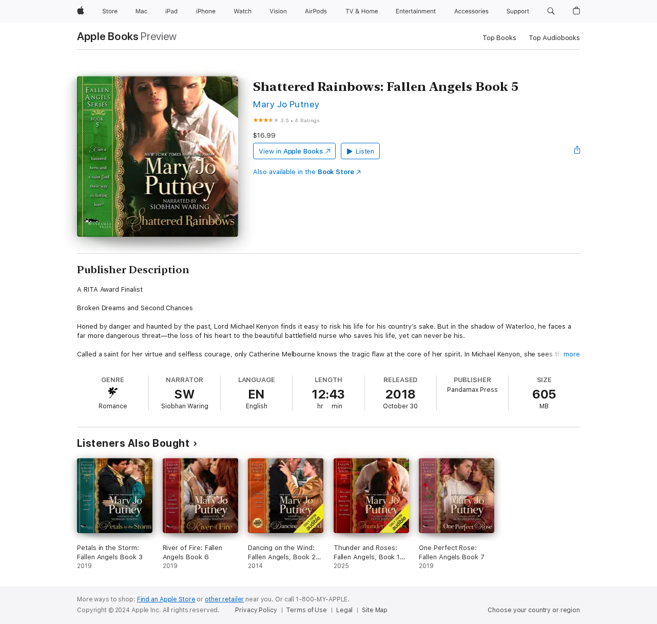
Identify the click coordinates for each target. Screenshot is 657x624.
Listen (365, 151)
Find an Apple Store (166, 599)
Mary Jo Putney (286, 104)
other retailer (224, 599)
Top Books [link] (499, 38)
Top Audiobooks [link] (554, 38)
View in (291, 151)
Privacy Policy (256, 610)
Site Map (375, 610)
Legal (344, 610)
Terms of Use (306, 610)
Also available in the (303, 172)
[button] (551, 11)
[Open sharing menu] (577, 151)
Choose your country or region (534, 610)
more (572, 354)
